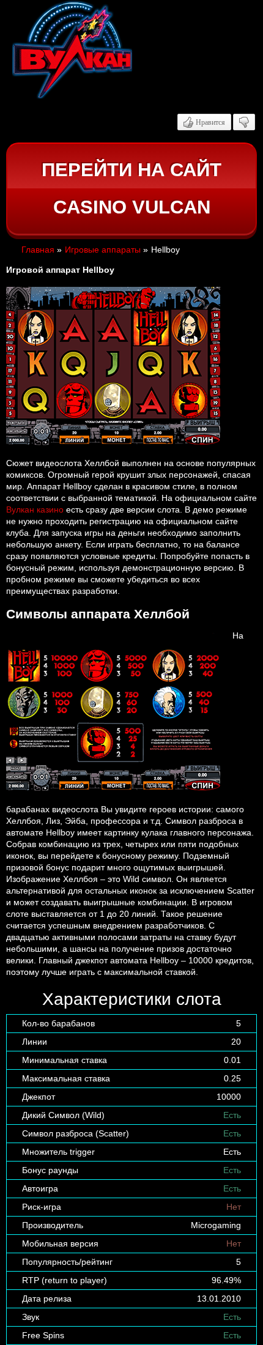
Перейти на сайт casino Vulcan (131, 188)
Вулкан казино (35, 509)
